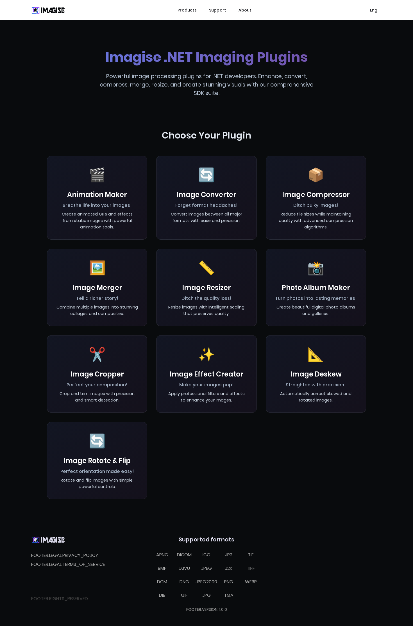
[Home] (48, 10)
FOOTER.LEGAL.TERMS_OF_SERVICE (68, 564)
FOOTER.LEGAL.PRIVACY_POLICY (64, 555)
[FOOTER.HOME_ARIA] (48, 539)
